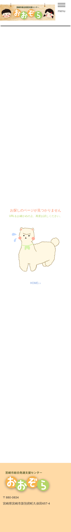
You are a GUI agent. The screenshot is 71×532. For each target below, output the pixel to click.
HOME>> (35, 283)
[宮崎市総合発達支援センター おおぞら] (31, 12)
